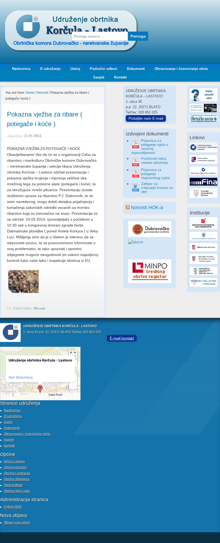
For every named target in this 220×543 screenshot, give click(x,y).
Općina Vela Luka (17, 491)
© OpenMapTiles (39, 395)
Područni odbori (101, 69)
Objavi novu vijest (17, 523)
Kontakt (120, 77)
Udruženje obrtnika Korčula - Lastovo (53, 14)
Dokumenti (136, 69)
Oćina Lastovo (14, 461)
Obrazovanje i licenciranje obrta (179, 69)
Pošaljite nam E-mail (146, 118)
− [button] (73, 385)
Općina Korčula (15, 467)
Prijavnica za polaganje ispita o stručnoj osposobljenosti (149, 147)
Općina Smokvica (17, 479)
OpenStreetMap (10, 398)
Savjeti (96, 77)
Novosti (39, 308)
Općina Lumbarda (17, 473)
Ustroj (75, 69)
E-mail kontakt (122, 338)
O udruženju (50, 69)
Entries (13, 507)
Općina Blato (13, 485)
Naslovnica (21, 69)
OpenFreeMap (22, 395)
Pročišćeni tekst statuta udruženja (154, 161)
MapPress (7, 395)
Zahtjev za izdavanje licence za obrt (157, 188)
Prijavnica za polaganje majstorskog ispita (155, 174)
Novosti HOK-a (147, 207)
